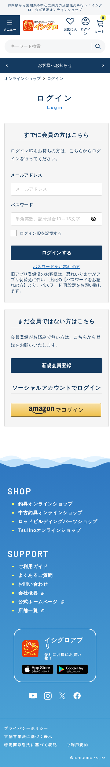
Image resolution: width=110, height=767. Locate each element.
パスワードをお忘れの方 (56, 267)
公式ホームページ (38, 601)
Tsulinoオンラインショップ (49, 530)
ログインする (57, 252)
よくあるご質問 (35, 575)
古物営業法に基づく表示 (28, 736)
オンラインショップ (22, 78)
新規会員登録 (57, 365)
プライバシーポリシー (26, 728)
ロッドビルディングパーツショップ (57, 521)
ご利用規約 (77, 745)
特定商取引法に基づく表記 (30, 745)
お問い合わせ (33, 583)
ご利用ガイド (33, 566)
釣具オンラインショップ (45, 503)
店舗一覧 (28, 610)
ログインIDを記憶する (41, 233)
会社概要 (28, 592)
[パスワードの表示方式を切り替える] (93, 218)
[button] (7, 65)
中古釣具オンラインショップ (50, 512)
